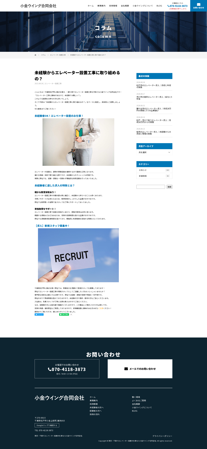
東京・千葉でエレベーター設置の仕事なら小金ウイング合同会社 (58, 436)
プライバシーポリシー (162, 435)
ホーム (91, 5)
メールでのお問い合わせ (142, 368)
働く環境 (136, 397)
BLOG (159, 5)
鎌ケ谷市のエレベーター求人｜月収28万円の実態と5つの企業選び (153, 109)
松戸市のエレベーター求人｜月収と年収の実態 (153, 86)
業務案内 (101, 5)
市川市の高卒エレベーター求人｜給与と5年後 (154, 97)
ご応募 (100, 308)
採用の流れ (95, 414)
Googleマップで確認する (47, 425)
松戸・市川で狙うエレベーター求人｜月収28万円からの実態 (153, 121)
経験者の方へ (96, 410)
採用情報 (113, 5)
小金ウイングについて (143, 5)
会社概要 (125, 5)
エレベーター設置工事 (58, 55)
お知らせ (154, 170)
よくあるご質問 (139, 400)
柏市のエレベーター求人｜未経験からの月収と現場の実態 (153, 132)
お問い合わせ (198, 7)
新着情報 (154, 175)
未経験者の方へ (97, 407)
